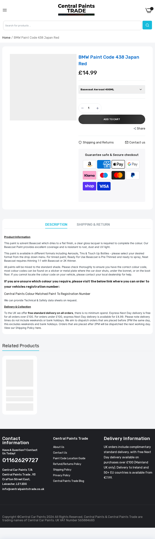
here (38, 327)
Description (56, 224)
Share (141, 128)
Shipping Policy (62, 469)
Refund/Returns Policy (67, 464)
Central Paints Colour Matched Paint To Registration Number (47, 294)
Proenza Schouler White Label (18, 392)
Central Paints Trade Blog (68, 481)
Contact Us (60, 452)
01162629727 (20, 460)
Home (6, 37)
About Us (58, 447)
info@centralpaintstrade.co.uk (23, 489)
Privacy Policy (61, 475)
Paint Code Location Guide (69, 458)
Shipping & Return (93, 224)
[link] (147, 508)
